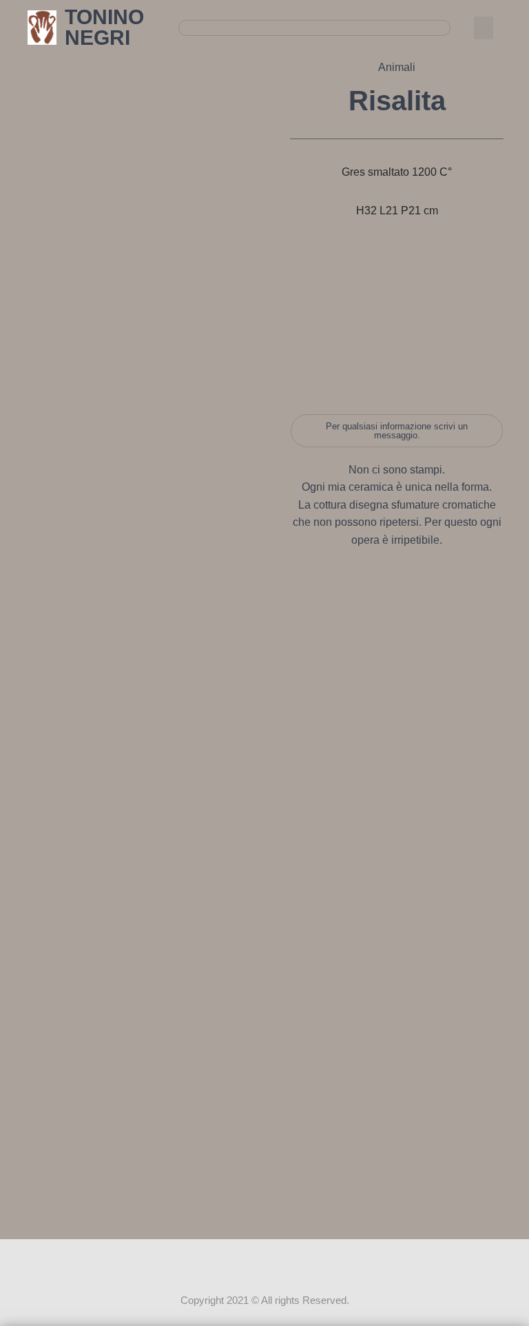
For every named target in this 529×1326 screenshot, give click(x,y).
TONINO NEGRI (104, 27)
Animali (396, 67)
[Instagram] (264, 1265)
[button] (483, 28)
